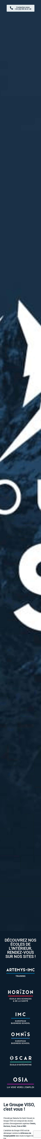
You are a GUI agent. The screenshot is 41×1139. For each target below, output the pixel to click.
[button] (20, 8)
